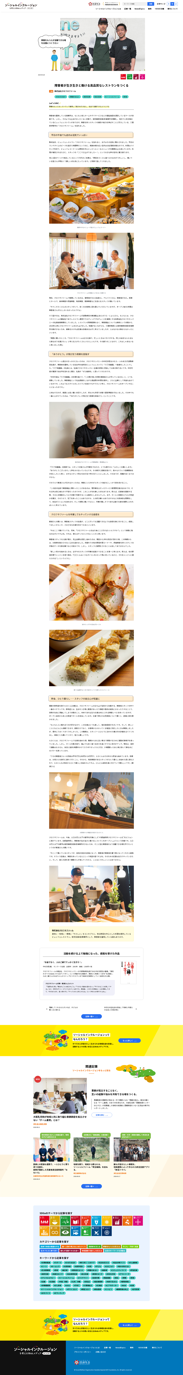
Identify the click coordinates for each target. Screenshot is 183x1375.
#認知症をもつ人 (77, 1270)
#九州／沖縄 (75, 1281)
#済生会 (87, 1281)
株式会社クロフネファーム (62, 930)
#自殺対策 (95, 1278)
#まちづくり (45, 1293)
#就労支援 (86, 97)
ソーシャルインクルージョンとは (108, 9)
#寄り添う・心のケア (87, 1262)
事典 (149, 9)
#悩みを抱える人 (123, 1266)
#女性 (89, 1266)
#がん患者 (57, 1285)
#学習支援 (133, 1270)
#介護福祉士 (87, 1285)
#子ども (98, 1266)
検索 (150, 4)
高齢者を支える (94, 1246)
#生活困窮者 (45, 1270)
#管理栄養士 (125, 1281)
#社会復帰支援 (72, 1274)
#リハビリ (108, 1289)
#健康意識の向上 (122, 1289)
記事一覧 (127, 9)
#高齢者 (104, 1270)
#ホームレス (55, 1266)
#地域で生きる (111, 1281)
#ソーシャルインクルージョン (52, 1289)
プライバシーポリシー (82, 1352)
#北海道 (99, 1285)
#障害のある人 (74, 97)
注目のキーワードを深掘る (115, 1250)
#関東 (124, 1278)
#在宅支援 (135, 1289)
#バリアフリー (83, 1278)
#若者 (56, 1270)
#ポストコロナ (72, 1289)
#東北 (116, 1278)
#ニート (44, 1266)
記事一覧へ (90, 1016)
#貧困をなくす (97, 1274)
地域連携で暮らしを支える (92, 1250)
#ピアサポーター (112, 1285)
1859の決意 (159, 9)
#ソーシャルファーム (112, 97)
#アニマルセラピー (48, 1278)
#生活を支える (103, 1262)
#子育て (77, 1285)
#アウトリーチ (124, 1274)
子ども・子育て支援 (130, 1246)
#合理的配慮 (45, 1262)
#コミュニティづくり (118, 1270)
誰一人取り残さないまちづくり (74, 1246)
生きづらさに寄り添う (49, 1250)
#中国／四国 (63, 1281)
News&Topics (139, 9)
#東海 (125, 97)
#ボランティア (59, 1293)
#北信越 (52, 1281)
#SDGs (67, 1285)
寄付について (173, 9)
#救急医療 (97, 1289)
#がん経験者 (133, 1262)
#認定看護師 (98, 1281)
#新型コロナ (85, 1289)
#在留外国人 (79, 1266)
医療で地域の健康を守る (50, 1246)
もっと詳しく (128, 1040)
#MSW (123, 1285)
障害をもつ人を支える (111, 1246)
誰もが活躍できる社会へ (69, 1250)
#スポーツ (57, 1262)
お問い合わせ (101, 1352)
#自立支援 (97, 97)
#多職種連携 (45, 1285)
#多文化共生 (110, 1274)
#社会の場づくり (119, 1262)
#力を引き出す (61, 97)
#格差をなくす (57, 1274)
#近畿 (43, 1281)
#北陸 (132, 1285)
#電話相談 (106, 1278)
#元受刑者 (67, 1266)
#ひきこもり (109, 1266)
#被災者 (65, 1270)
